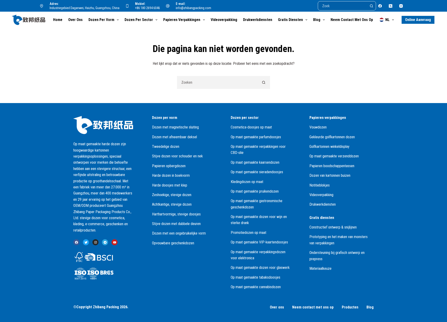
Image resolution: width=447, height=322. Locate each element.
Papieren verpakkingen (181, 19)
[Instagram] (401, 6)
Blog (316, 19)
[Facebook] (380, 6)
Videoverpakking (224, 19)
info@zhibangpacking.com (193, 8)
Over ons (75, 19)
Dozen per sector (139, 19)
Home (57, 19)
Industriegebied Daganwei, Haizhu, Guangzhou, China (84, 8)
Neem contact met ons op (352, 19)
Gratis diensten (290, 19)
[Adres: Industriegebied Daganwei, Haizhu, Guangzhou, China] (41, 5)
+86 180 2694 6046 (147, 8)
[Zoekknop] (371, 5)
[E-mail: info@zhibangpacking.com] (167, 5)
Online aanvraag (418, 19)
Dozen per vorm (101, 19)
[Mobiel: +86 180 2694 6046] (127, 5)
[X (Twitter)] (390, 6)
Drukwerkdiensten (257, 19)
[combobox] (217, 82)
